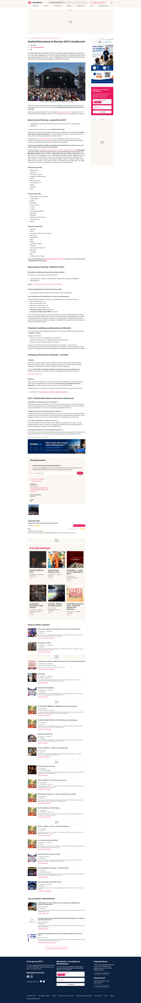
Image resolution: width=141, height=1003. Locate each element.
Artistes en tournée (103, 5)
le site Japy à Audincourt (64, 112)
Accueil (29, 38)
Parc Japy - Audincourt (38, 479)
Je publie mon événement (102, 973)
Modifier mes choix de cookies (66, 995)
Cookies (54, 995)
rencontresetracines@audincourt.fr (39, 488)
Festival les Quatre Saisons (46, 766)
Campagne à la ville (44, 643)
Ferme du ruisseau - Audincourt (46, 710)
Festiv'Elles (41, 674)
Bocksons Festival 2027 (45, 734)
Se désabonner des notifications (84, 995)
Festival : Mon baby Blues (46, 687)
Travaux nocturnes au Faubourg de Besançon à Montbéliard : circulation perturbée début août (61, 918)
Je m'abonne (102, 112)
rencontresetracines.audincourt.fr (42, 284)
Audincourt (40, 38)
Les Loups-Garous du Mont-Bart (48, 840)
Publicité (112, 995)
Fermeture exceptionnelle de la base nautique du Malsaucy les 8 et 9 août (60, 934)
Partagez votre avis (80, 525)
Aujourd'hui (35, 5)
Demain (46, 5)
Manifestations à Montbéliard (44, 652)
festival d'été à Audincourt (45, 139)
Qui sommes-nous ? (31, 995)
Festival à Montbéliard (43, 683)
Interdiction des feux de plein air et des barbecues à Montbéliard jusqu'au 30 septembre (59, 903)
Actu (92, 5)
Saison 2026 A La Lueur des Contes (49, 854)
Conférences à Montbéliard (44, 757)
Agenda (69, 5)
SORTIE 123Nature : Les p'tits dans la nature (52, 780)
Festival (58, 38)
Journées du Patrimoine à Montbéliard (46, 638)
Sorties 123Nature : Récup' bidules (49, 808)
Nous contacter (98, 995)
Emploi (105, 995)
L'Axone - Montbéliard (44, 872)
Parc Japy (33, 47)
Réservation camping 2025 (35, 374)
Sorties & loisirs (80, 5)
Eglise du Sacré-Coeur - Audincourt (48, 665)
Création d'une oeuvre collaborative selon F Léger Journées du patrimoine (61, 661)
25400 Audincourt (37, 481)
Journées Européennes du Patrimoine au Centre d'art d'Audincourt (59, 629)
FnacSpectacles (57, 284)
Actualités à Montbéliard (43, 913)
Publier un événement (98, 2)
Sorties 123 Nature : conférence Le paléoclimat (53, 747)
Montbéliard (37, 2)
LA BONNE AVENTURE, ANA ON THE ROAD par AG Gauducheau (58, 720)
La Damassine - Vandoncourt (46, 784)
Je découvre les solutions (101, 986)
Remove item (100, 102)
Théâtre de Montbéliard (45, 770)
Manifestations (52, 38)
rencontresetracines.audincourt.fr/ (39, 489)
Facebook (33, 491)
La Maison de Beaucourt (45, 678)
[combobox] (102, 101)
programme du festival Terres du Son (54, 259)
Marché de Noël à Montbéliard (44, 891)
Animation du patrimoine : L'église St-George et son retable (57, 794)
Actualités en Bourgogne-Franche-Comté (47, 942)
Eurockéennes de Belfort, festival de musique (54, 392)
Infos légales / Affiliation (44, 995)
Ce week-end (57, 5)
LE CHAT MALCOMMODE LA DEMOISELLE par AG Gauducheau (57, 706)
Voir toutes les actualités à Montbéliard (56, 948)
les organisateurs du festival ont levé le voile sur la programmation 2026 (57, 150)
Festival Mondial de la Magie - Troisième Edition (53, 868)
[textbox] (102, 102)
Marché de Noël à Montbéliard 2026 (49, 882)
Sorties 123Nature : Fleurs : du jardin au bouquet (53, 826)
